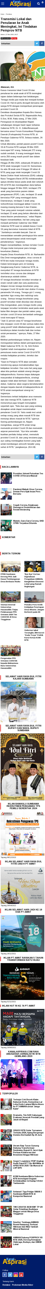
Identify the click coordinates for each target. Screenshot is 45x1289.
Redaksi (6, 1285)
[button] (42, 1)
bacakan (6, 38)
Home (2, 14)
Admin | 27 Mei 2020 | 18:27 (9, 34)
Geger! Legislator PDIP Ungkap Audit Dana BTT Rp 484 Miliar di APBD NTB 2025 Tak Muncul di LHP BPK (28, 1164)
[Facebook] (41, 43)
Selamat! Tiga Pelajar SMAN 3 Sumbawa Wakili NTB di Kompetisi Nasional (27, 1194)
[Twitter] (36, 43)
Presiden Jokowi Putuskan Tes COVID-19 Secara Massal (28, 474)
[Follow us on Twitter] (10, 1274)
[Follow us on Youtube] (21, 1274)
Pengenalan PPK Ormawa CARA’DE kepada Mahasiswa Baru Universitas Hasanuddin (9, 663)
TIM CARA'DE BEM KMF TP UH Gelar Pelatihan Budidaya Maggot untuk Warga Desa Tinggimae (28, 1210)
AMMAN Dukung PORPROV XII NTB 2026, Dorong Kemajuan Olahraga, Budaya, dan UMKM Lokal (27, 1241)
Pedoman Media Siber (22, 1285)
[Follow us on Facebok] (4, 1274)
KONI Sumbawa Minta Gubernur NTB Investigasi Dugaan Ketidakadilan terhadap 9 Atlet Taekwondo (28, 1179)
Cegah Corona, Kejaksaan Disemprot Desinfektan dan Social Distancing (26, 507)
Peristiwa (9, 14)
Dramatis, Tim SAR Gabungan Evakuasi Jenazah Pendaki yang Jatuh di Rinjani (28, 1117)
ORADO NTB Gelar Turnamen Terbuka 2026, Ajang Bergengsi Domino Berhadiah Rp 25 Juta (28, 1132)
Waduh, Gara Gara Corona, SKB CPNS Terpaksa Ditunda (28, 522)
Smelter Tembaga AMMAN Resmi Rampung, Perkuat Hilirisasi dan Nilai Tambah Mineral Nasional (25, 1225)
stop (14, 38)
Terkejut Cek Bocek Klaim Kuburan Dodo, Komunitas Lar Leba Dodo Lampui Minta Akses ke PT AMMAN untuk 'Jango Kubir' (28, 1104)
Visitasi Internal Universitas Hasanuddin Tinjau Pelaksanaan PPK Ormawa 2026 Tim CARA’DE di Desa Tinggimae (9, 612)
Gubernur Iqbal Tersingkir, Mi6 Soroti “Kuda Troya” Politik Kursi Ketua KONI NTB (34, 635)
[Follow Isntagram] (16, 1274)
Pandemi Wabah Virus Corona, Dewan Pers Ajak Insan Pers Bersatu (27, 491)
